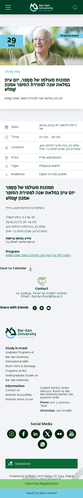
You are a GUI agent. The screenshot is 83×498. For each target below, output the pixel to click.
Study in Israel (16, 348)
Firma (48, 476)
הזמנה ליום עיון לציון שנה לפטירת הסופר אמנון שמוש (38, 255)
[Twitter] (47, 437)
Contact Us (12, 390)
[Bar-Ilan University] (41, 7)
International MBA (16, 361)
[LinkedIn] (35, 437)
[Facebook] (23, 437)
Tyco (61, 476)
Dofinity (30, 476)
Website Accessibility (18, 395)
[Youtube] (71, 437)
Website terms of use (19, 399)
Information (15, 386)
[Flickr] (59, 437)
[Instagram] (11, 437)
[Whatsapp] (42, 448)
